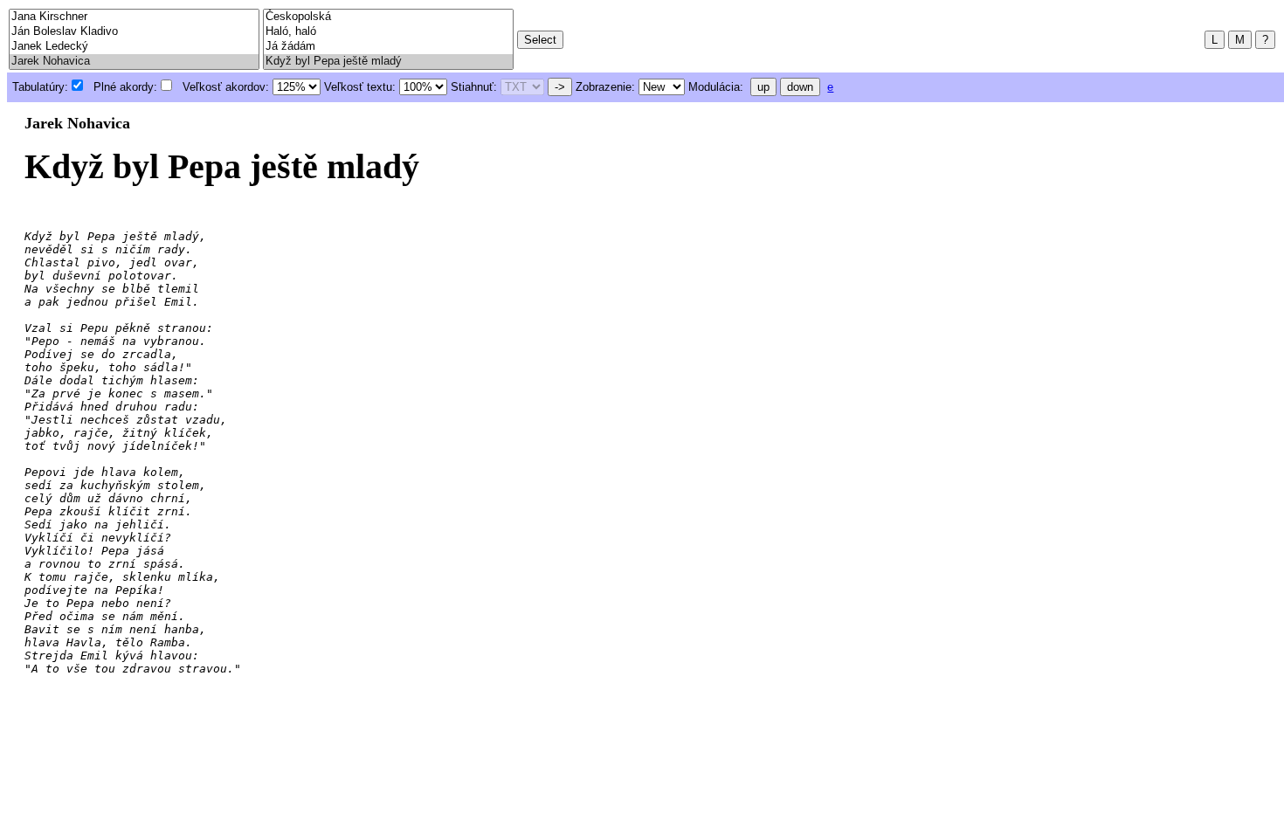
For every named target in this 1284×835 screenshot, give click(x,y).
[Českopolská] (388, 17)
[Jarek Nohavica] (134, 61)
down (800, 86)
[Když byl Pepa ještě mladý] (388, 61)
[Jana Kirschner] (134, 17)
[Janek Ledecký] (134, 46)
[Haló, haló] (388, 31)
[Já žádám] (388, 46)
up (763, 86)
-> (560, 86)
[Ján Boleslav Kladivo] (134, 31)
